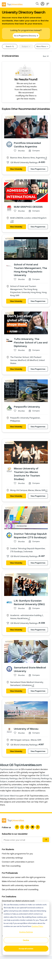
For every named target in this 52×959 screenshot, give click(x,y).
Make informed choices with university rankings (23, 881)
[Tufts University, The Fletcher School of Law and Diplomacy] (9, 340)
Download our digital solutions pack (18, 901)
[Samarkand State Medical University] (9, 669)
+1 (46, 490)
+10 (12, 221)
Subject (25, 46)
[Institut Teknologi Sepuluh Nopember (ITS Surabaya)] (9, 535)
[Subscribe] (46, 839)
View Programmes (38, 169)
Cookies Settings (26, 932)
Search (9, 46)
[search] (37, 4)
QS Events (5, 787)
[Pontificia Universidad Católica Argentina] (9, 144)
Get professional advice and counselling (20, 889)
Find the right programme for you (17, 853)
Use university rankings (12, 858)
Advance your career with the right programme (23, 877)
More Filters (41, 46)
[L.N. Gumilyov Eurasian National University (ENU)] (9, 602)
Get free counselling (11, 866)
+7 (29, 618)
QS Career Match (8, 795)
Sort (44, 56)
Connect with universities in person (18, 862)
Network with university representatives (20, 885)
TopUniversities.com (9, 769)
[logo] (12, 3)
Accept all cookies (26, 948)
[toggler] (48, 3)
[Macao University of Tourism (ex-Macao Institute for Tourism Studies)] (9, 470)
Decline (26, 940)
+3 (46, 157)
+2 (33, 685)
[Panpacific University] (9, 408)
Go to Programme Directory (25, 36)
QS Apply (18, 787)
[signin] (42, 3)
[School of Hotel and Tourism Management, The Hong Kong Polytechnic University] (9, 265)
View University (16, 169)
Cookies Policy (37, 926)
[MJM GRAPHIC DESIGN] (9, 208)
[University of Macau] (9, 730)
